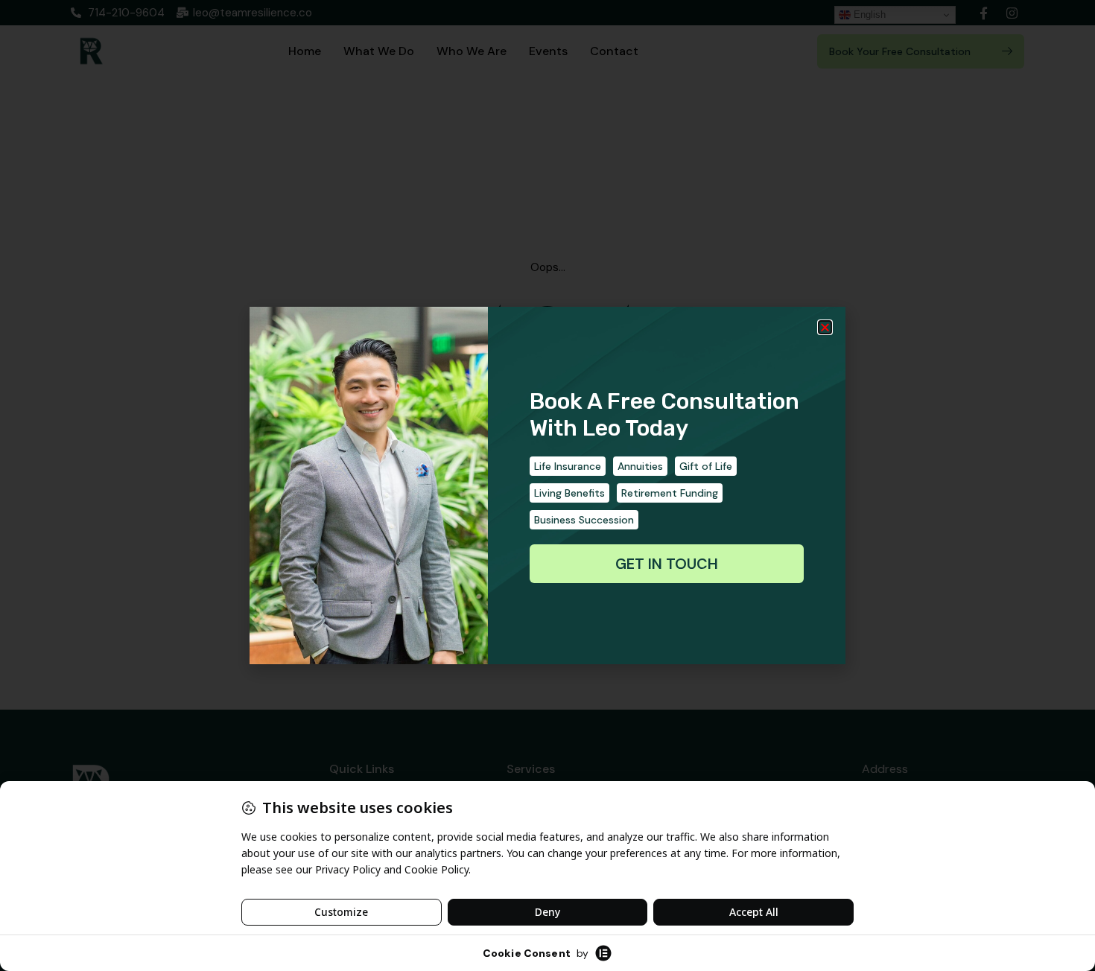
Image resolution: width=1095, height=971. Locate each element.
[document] (547, 485)
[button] (825, 327)
